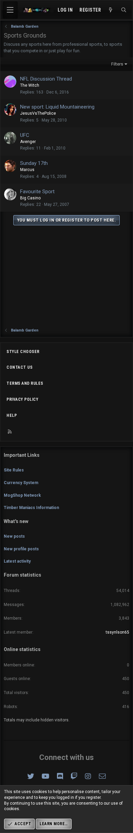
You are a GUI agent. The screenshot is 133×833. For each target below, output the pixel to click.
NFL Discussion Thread (46, 79)
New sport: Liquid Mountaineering (57, 107)
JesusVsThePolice (38, 113)
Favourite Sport (37, 191)
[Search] (123, 10)
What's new (16, 521)
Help (11, 415)
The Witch (29, 85)
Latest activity (17, 561)
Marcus (27, 169)
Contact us (19, 367)
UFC (24, 135)
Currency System (21, 482)
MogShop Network (22, 495)
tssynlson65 (117, 632)
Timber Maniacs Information (31, 507)
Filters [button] (117, 64)
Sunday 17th (34, 163)
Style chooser (23, 351)
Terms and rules (24, 383)
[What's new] (110, 10)
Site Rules (14, 470)
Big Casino (30, 198)
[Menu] (10, 10)
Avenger (28, 141)
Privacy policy (22, 399)
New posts (14, 536)
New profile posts (21, 549)
